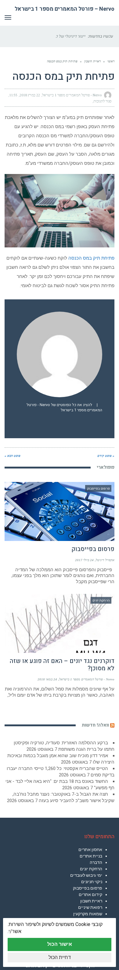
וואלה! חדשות (95, 725)
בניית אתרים (91, 855)
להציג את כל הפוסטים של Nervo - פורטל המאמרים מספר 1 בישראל (64, 407)
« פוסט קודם (105, 455)
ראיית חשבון (91, 900)
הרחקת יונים (91, 868)
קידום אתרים (90, 894)
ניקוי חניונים (91, 881)
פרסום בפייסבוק (92, 549)
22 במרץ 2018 (30, 95)
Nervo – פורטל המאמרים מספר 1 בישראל (64, 9)
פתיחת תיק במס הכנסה (91, 258)
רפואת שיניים (90, 907)
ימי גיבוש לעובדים (86, 875)
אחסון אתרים (90, 849)
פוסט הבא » (12, 455)
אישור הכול (59, 944)
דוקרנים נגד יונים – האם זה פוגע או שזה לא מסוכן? (62, 665)
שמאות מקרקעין (87, 913)
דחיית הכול (60, 957)
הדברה (96, 862)
